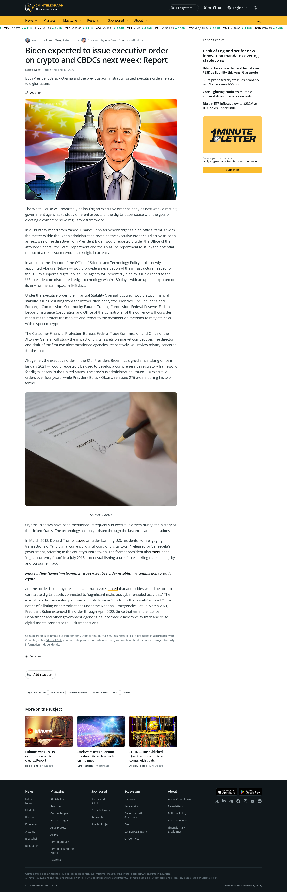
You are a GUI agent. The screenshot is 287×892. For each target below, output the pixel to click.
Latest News (33, 69)
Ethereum (31, 824)
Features (55, 806)
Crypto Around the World (62, 851)
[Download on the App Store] (226, 792)
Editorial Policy (55, 640)
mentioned (160, 551)
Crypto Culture (59, 842)
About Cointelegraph (181, 799)
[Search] (259, 20)
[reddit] (259, 802)
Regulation (32, 845)
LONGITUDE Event (135, 831)
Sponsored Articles (98, 801)
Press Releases (100, 810)
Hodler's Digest (59, 820)
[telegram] (231, 802)
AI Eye (54, 834)
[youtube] (252, 802)
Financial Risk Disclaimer (176, 829)
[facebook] (238, 802)
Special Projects (101, 824)
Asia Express (58, 827)
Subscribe (232, 170)
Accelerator (131, 806)
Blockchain (32, 838)
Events (128, 824)
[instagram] (245, 802)
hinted (113, 588)
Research (93, 20)
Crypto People (59, 813)
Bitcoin (29, 817)
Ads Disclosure (177, 820)
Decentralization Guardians (134, 815)
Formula (129, 799)
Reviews (55, 860)
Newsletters (175, 806)
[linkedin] (224, 802)
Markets (49, 20)
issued (80, 540)
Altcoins (30, 831)
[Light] (257, 7)
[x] (217, 802)
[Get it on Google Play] (250, 792)
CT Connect (131, 838)
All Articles (57, 799)
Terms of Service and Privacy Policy (242, 885)
